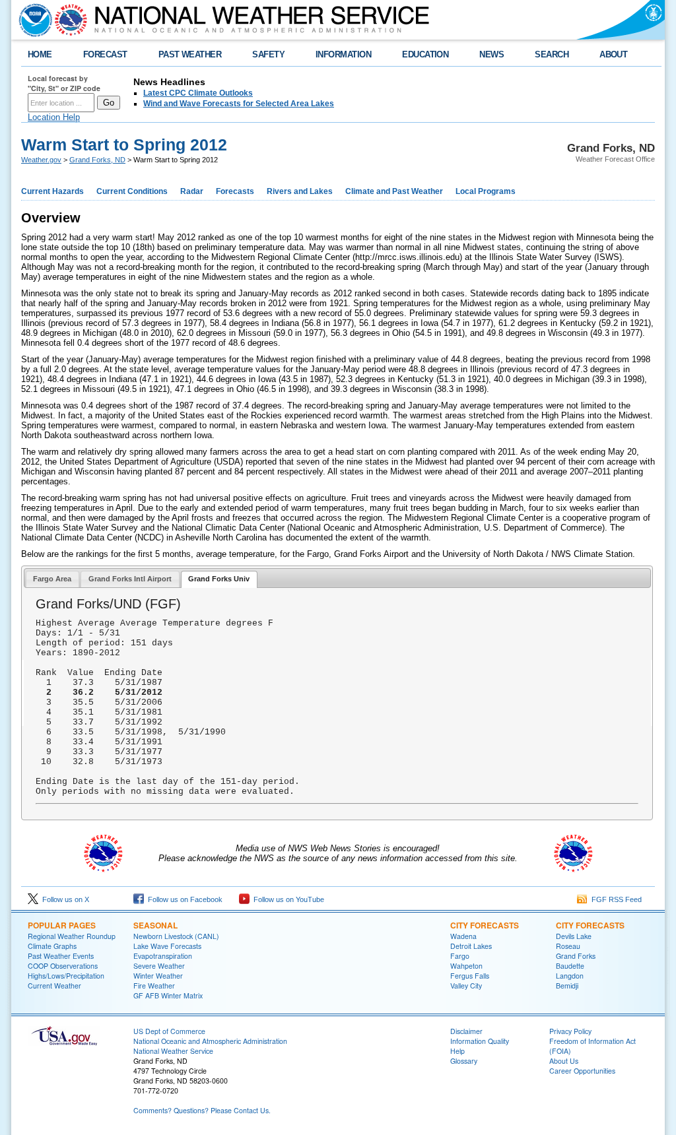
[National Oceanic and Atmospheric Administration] (32, 20)
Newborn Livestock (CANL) (176, 936)
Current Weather (54, 985)
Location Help (54, 117)
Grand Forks (575, 956)
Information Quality (479, 1041)
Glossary (463, 1061)
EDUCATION (425, 54)
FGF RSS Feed (615, 899)
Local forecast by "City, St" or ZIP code (64, 83)
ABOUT (613, 54)
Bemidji (567, 985)
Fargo (459, 956)
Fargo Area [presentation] (52, 579)
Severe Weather (159, 966)
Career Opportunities (582, 1071)
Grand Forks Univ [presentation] (219, 579)
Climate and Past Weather (394, 191)
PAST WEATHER (190, 54)
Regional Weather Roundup (72, 936)
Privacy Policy (570, 1031)
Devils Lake (574, 936)
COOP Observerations (63, 966)
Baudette (570, 966)
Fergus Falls (469, 976)
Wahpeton (466, 966)
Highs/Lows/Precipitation (66, 976)
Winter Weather (158, 976)
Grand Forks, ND (97, 160)
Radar (191, 191)
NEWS (491, 54)
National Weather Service (173, 1051)
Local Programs (486, 191)
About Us (563, 1061)
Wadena (463, 936)
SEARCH (551, 54)
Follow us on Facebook (183, 899)
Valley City (466, 985)
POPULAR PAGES (62, 925)
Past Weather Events (61, 956)
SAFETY (268, 54)
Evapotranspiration (162, 956)
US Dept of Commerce (169, 1031)
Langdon (570, 976)
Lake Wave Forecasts (167, 946)
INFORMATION (343, 54)
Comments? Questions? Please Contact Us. (202, 1110)
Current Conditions (132, 191)
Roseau (568, 946)
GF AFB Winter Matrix (168, 995)
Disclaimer (466, 1031)
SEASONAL (155, 925)
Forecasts (235, 191)
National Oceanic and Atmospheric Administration (210, 1041)
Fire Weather (154, 985)
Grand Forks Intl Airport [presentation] (130, 579)
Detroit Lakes (471, 946)
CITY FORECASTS (484, 925)
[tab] (52, 579)
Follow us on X (63, 899)
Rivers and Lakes (300, 191)
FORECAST (105, 54)
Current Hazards (52, 191)
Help (457, 1051)
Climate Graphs (52, 946)
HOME (40, 54)
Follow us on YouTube (287, 899)
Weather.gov (41, 160)
